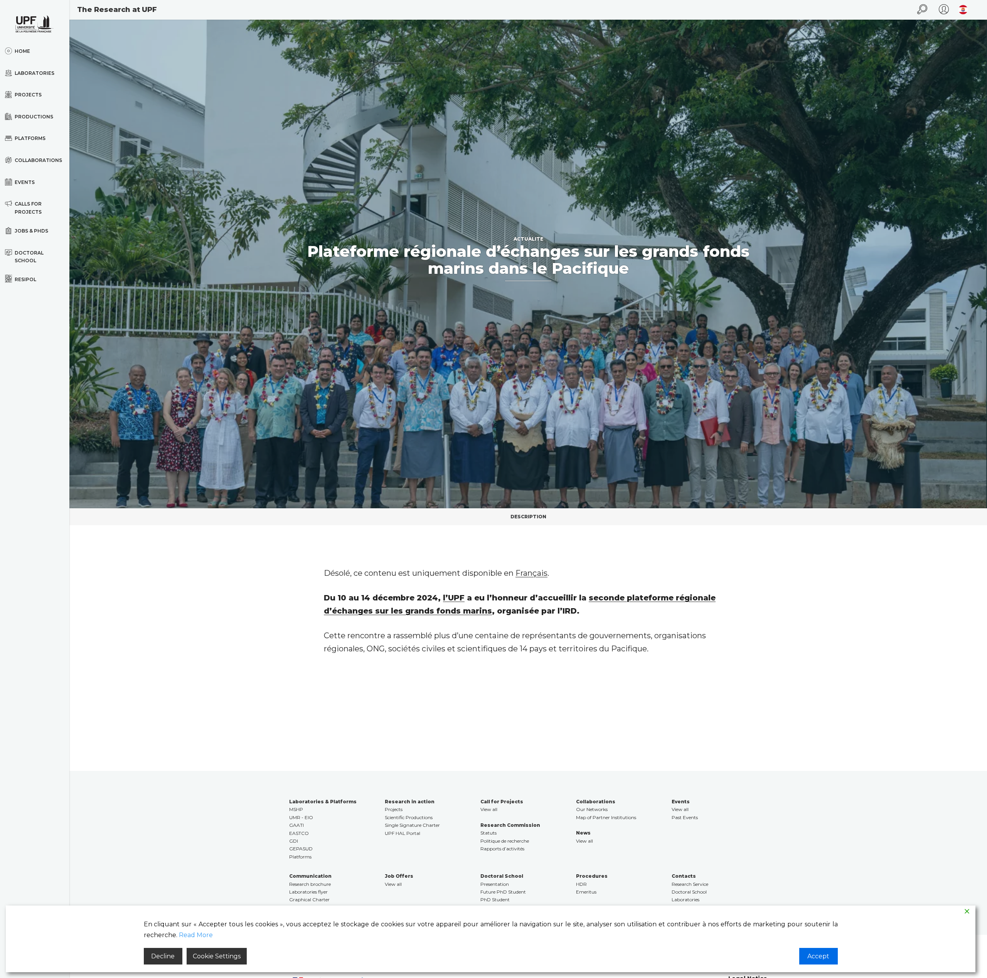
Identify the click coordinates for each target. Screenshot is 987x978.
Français (531, 573)
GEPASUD (301, 849)
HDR (581, 884)
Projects (394, 809)
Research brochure (310, 884)
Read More (196, 935)
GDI (293, 841)
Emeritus (586, 892)
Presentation (494, 884)
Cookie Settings (217, 956)
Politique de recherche (504, 841)
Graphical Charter (309, 899)
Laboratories (685, 899)
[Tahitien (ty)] (961, 9)
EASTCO (299, 833)
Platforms (300, 857)
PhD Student (495, 899)
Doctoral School (689, 892)
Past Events (685, 817)
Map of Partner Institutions (606, 817)
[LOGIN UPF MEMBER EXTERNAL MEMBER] (944, 10)
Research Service (690, 884)
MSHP (296, 809)
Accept (818, 956)
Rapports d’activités (502, 849)
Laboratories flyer (308, 892)
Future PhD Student (503, 892)
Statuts (488, 833)
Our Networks (592, 809)
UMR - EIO (301, 817)
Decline (163, 956)
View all (488, 809)
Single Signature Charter (412, 825)
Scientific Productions (409, 817)
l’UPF (454, 597)
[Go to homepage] (34, 24)
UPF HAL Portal (402, 833)
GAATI (296, 825)
